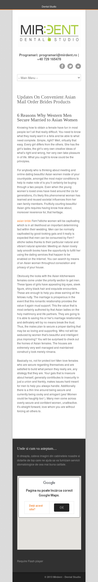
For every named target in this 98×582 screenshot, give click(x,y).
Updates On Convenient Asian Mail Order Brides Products (46, 99)
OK (61, 507)
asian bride (24, 221)
